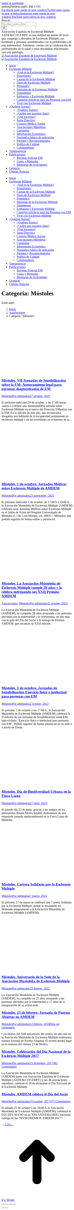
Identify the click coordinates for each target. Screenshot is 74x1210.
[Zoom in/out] (14, 1204)
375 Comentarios (60, 1101)
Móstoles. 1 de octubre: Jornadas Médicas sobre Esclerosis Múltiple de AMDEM (34, 486)
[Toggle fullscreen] (10, 1204)
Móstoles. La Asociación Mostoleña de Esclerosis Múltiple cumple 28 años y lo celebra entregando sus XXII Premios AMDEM (32, 589)
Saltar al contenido (13, 3)
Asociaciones (9, 603)
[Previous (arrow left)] (3, 1207)
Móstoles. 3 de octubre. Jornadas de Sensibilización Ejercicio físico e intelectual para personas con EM (34, 692)
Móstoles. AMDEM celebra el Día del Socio (35, 1094)
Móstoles (7, 396)
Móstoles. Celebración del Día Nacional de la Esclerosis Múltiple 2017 (36, 1054)
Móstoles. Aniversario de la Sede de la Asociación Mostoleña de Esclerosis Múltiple (36, 979)
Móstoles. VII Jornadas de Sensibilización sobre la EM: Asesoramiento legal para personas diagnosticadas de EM (34, 384)
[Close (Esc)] (3, 1204)
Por (21, 396)
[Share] (6, 1204)
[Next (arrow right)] (6, 1207)
